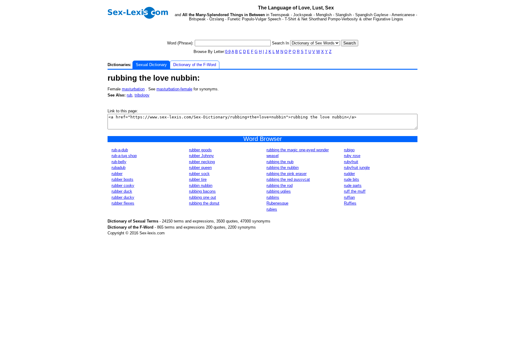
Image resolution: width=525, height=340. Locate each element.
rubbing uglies (278, 191)
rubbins (272, 197)
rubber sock (199, 173)
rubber (117, 173)
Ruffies (350, 203)
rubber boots (122, 179)
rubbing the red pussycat (288, 179)
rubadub (118, 167)
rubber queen (200, 167)
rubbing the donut (204, 203)
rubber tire (198, 179)
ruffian (349, 197)
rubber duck (122, 191)
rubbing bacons (202, 191)
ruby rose (352, 155)
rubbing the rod (279, 185)
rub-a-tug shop (124, 155)
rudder (349, 173)
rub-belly (119, 161)
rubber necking (202, 161)
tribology (142, 95)
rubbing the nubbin (282, 167)
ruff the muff (354, 191)
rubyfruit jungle (357, 167)
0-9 (228, 51)
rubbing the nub (279, 161)
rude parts (353, 185)
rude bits (351, 179)
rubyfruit (351, 161)
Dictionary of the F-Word (194, 64)
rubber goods (200, 150)
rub (129, 95)
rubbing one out (202, 197)
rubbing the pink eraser (286, 173)
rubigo (349, 150)
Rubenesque (277, 203)
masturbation (133, 89)
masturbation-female (174, 89)
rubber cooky (123, 185)
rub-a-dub (120, 150)
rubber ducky (123, 197)
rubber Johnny (201, 155)
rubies (271, 209)
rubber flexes (123, 203)
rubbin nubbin (200, 185)
